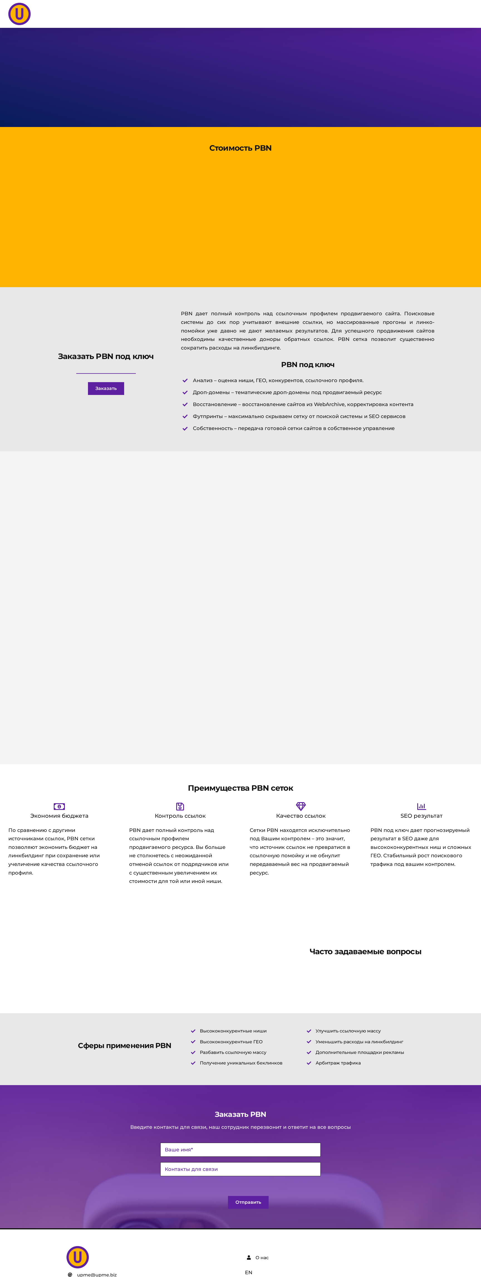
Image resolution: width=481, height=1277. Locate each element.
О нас (262, 1257)
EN (248, 1272)
